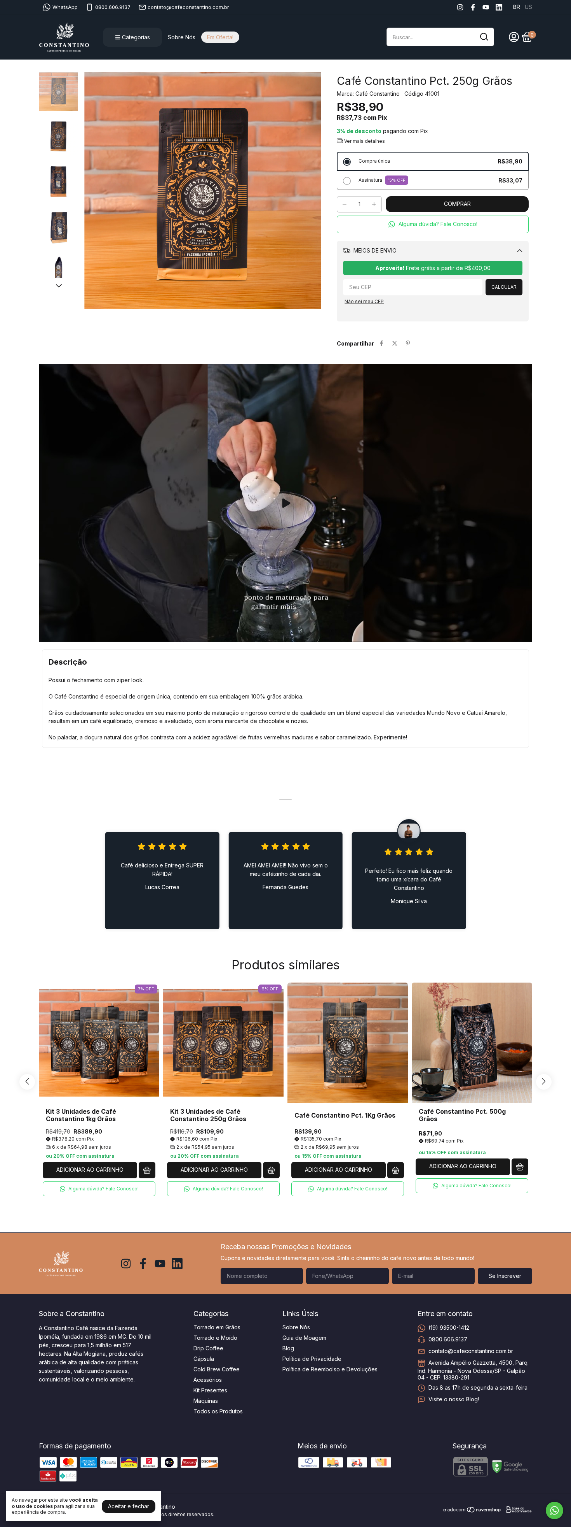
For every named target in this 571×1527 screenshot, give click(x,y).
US (528, 7)
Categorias (136, 37)
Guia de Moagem (304, 1337)
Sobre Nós (181, 37)
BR (516, 7)
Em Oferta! (220, 37)
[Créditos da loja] (517, 1509)
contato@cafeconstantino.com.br (188, 7)
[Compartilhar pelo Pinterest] (408, 343)
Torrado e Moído (215, 1337)
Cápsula (203, 1358)
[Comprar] (147, 1170)
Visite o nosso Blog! (453, 1399)
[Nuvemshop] (472, 1511)
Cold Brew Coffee (216, 1369)
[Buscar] (483, 36)
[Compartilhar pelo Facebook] (381, 343)
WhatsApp (65, 7)
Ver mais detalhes (364, 141)
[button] (433, 224)
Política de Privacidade (311, 1358)
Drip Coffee (208, 1348)
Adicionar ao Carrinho (90, 1169)
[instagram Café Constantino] (460, 7)
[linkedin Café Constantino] (499, 7)
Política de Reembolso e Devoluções (330, 1369)
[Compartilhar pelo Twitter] (394, 343)
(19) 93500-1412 (448, 1327)
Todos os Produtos (218, 1411)
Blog (288, 1348)
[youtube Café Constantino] (485, 7)
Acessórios (207, 1379)
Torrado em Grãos (216, 1327)
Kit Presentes (210, 1390)
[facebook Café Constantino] (473, 7)
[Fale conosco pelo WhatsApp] (554, 1510)
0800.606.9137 (113, 7)
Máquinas (205, 1400)
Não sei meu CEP (364, 301)
